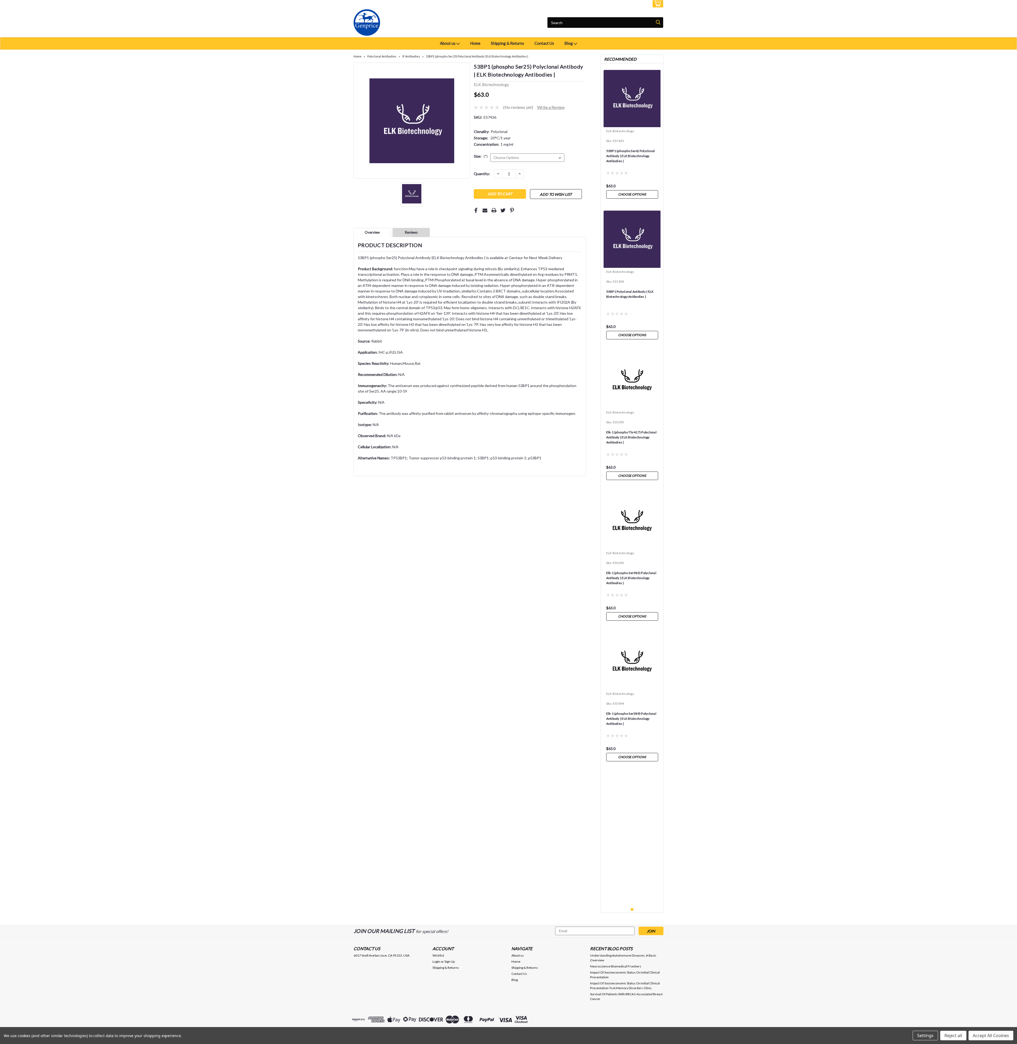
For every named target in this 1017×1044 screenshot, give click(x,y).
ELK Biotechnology (620, 131)
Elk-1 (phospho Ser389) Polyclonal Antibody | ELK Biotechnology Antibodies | (631, 719)
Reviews (411, 232)
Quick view (632, 404)
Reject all (953, 1035)
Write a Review (551, 107)
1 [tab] (632, 909)
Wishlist (438, 955)
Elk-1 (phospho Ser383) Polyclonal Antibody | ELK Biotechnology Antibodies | (631, 578)
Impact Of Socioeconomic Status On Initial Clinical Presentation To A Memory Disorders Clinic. (625, 985)
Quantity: (482, 173)
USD (389, 4)
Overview (372, 232)
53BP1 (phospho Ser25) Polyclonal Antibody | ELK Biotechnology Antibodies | (477, 56)
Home (475, 43)
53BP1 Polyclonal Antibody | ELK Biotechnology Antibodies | (630, 294)
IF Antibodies (411, 56)
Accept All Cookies (991, 1035)
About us (448, 43)
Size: (481, 156)
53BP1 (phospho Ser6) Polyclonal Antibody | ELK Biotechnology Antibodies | (630, 156)
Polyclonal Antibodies (381, 56)
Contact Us (544, 43)
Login (623, 4)
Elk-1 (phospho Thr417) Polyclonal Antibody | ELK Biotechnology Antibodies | (631, 437)
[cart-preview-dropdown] (656, 3)
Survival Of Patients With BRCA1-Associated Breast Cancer (626, 996)
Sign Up (641, 4)
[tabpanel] (632, 134)
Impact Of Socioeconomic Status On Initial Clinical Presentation (625, 974)
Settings (925, 1035)
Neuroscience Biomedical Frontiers (615, 966)
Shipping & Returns (507, 43)
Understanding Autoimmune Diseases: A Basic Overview (623, 957)
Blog (569, 43)
